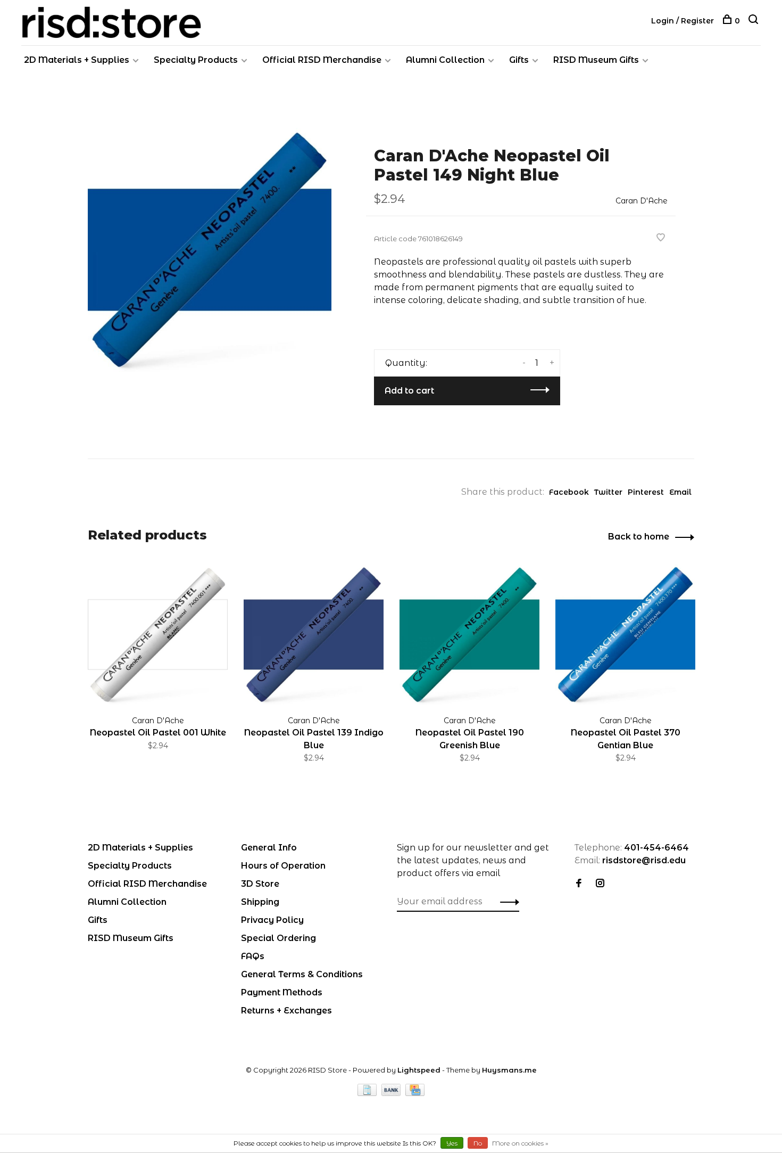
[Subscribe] (506, 901)
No (477, 1143)
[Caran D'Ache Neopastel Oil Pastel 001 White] (158, 635)
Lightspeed (418, 1070)
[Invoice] (368, 1093)
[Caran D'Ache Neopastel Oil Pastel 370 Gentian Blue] (625, 635)
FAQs (252, 956)
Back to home (638, 536)
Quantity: (406, 363)
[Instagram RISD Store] (600, 884)
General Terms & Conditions (302, 974)
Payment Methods (281, 992)
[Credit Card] (415, 1093)
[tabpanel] (209, 250)
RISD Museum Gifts (596, 60)
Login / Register (682, 21)
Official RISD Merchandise (321, 60)
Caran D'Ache (641, 201)
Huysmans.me (509, 1070)
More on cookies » (520, 1143)
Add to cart (409, 391)
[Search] (754, 21)
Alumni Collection (445, 60)
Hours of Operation (283, 866)
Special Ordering (278, 938)
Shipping (260, 902)
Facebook (569, 492)
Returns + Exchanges (286, 1010)
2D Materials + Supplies (76, 60)
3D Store (260, 884)
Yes (451, 1143)
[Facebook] (579, 884)
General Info (269, 848)
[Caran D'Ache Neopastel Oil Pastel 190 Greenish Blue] (469, 635)
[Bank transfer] (392, 1093)
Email (680, 492)
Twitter (608, 492)
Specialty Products (196, 60)
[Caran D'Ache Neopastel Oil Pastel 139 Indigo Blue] (314, 635)
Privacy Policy (272, 920)
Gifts (519, 60)
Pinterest (646, 492)
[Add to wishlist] (660, 238)
